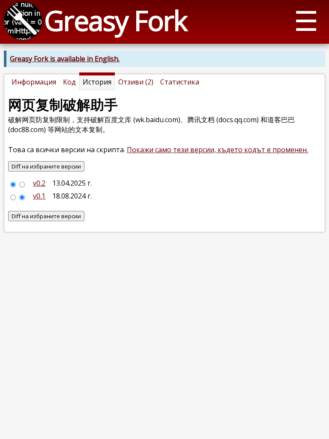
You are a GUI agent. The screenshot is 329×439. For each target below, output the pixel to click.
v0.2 (39, 183)
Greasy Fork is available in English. (65, 58)
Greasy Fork (115, 20)
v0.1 (39, 196)
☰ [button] (306, 20)
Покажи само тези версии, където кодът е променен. (217, 149)
